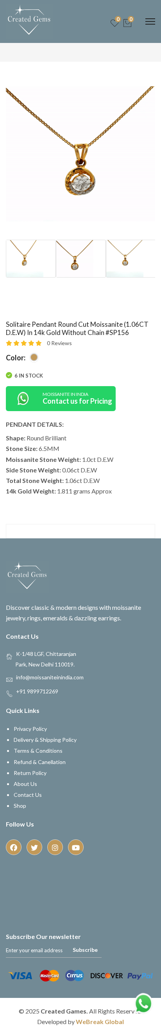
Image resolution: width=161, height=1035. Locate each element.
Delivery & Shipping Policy (45, 739)
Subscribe (85, 949)
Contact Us (28, 794)
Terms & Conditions (38, 750)
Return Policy (30, 773)
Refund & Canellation (40, 762)
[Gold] (34, 357)
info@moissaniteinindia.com (50, 676)
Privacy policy (30, 728)
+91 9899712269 (37, 691)
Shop (20, 805)
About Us (25, 783)
